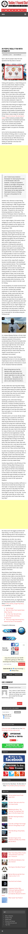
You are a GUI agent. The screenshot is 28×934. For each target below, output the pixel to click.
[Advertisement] (14, 31)
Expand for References (9, 625)
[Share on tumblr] (13, 653)
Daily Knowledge (18, 668)
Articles (10, 674)
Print (7, 785)
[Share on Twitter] (17, 644)
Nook (16, 785)
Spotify (11, 603)
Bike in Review (9, 916)
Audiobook (22, 785)
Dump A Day (8, 917)
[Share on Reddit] (13, 649)
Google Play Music (19, 603)
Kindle (12, 785)
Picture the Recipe (10, 921)
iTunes (7, 603)
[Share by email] (17, 653)
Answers (5, 674)
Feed (3, 605)
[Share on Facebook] (13, 644)
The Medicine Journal (11, 923)
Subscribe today (6, 728)
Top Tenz (7, 924)
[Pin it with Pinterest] (17, 649)
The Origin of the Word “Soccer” (17, 867)
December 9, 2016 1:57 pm (15, 687)
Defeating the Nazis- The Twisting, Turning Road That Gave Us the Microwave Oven (16, 811)
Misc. (4, 677)
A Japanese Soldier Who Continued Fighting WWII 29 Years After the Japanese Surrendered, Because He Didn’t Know (14, 892)
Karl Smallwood (17, 54)
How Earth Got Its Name (14, 881)
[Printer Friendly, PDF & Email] (24, 645)
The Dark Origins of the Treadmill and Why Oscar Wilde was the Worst (16, 839)
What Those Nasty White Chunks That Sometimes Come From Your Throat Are (17, 854)
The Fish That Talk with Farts (13, 614)
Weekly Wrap (14, 670)
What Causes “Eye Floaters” (15, 898)
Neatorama (8, 919)
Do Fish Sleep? (10, 608)
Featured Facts (18, 674)
